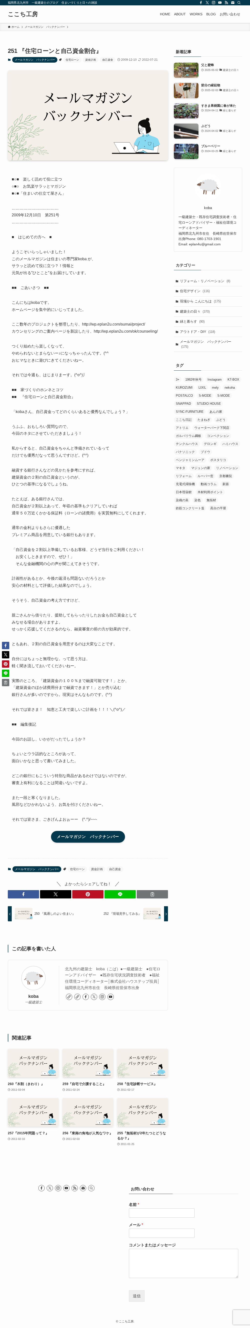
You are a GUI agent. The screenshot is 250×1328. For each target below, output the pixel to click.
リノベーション (227, 468)
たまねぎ (204, 420)
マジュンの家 (200, 468)
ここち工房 (23, 14)
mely (215, 387)
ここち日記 (184, 420)
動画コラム (209, 484)
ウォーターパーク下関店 (211, 428)
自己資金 (107, 59)
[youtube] (220, 2)
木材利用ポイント (210, 492)
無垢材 (211, 500)
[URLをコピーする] (152, 894)
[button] (23, 894)
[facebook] (201, 2)
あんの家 (215, 412)
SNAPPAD (183, 403)
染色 (197, 500)
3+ (177, 379)
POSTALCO (184, 395)
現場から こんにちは (200, 301)
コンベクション (218, 436)
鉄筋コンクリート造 (190, 508)
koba (33, 996)
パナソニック (185, 452)
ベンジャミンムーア (190, 460)
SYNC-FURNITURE (190, 412)
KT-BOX (233, 379)
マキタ (180, 468)
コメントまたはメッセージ (152, 1245)
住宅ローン (72, 59)
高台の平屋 (218, 508)
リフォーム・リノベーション (205, 281)
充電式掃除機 (185, 484)
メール (136, 1225)
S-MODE (205, 395)
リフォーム (184, 476)
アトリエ (182, 428)
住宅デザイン (195, 291)
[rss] (226, 2)
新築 (225, 484)
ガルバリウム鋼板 (188, 436)
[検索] (239, 2)
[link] (69, 997)
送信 (137, 1296)
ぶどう (221, 420)
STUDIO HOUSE (209, 403)
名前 (134, 1205)
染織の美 (182, 500)
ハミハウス (230, 444)
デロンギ (210, 444)
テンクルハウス (187, 444)
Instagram (215, 379)
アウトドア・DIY (197, 332)
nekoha (230, 387)
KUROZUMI (184, 387)
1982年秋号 (193, 379)
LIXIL (202, 387)
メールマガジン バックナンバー (35, 59)
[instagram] (213, 2)
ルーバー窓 (205, 476)
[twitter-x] (207, 2)
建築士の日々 (195, 311)
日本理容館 (184, 492)
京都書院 (225, 476)
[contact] (232, 2)
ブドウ (205, 452)
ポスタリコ (218, 460)
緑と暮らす (192, 321)
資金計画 (90, 59)
